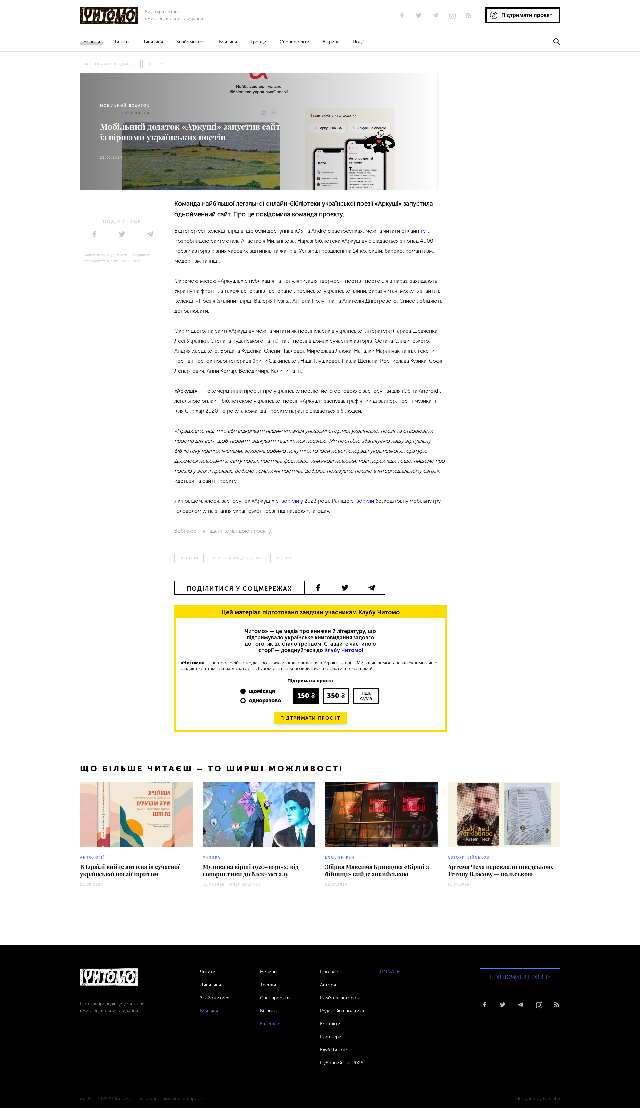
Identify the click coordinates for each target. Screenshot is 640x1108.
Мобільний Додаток (110, 64)
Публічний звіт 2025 (341, 1063)
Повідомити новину (520, 977)
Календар (270, 1024)
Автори (328, 985)
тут (424, 231)
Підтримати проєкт (310, 718)
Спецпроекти (294, 42)
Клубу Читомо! (343, 650)
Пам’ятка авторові (340, 998)
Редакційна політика (342, 1011)
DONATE (389, 972)
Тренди (258, 42)
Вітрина (331, 42)
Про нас (329, 972)
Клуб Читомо (334, 1050)
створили (287, 501)
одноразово (265, 700)
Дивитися (152, 42)
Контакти (330, 1024)
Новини (91, 42)
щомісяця (262, 691)
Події (358, 42)
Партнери (330, 1037)
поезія (155, 64)
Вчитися (228, 42)
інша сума (366, 695)
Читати (121, 42)
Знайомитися (191, 42)
